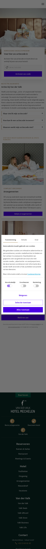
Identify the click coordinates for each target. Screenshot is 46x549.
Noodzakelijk (10, 282)
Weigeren (23, 295)
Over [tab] (36, 240)
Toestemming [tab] (10, 240)
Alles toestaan (23, 309)
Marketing (37, 282)
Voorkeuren (24, 282)
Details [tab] (24, 240)
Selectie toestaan (23, 302)
